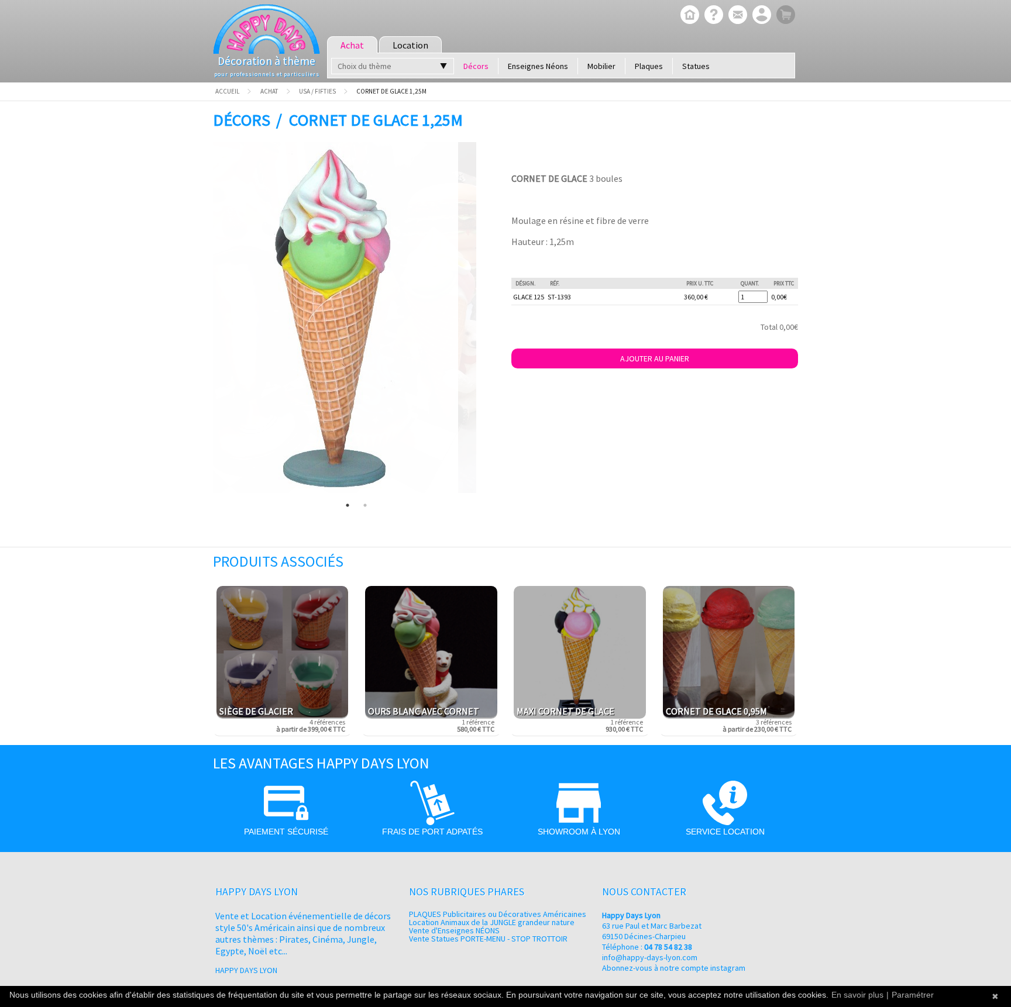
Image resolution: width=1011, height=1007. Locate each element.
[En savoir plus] (712, 15)
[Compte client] (760, 15)
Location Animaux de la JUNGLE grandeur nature (492, 922)
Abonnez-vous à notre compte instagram (673, 968)
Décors (476, 66)
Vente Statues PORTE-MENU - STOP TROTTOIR (488, 938)
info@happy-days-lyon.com (649, 957)
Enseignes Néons (538, 66)
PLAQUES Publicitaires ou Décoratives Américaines (497, 914)
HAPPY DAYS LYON (246, 970)
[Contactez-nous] (736, 15)
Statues (696, 66)
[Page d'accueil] (688, 15)
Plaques (649, 66)
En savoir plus (857, 994)
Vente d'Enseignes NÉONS (454, 930)
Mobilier (601, 66)
